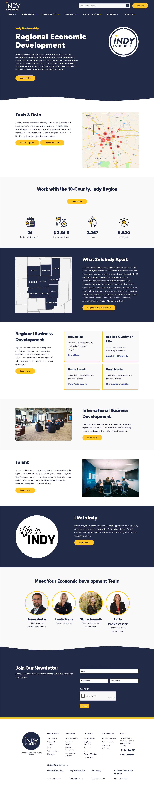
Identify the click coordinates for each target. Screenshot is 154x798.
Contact (87, 751)
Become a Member (109, 738)
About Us (129, 14)
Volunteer (105, 748)
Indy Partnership (49, 14)
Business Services (91, 14)
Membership (28, 14)
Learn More (77, 201)
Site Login (51, 754)
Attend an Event (108, 742)
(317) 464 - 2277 (76, 779)
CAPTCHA (84, 689)
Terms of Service (90, 754)
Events (11, 14)
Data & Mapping (27, 143)
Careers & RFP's (89, 738)
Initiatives (111, 14)
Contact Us (25, 78)
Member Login (52, 751)
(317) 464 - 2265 (98, 779)
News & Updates (71, 738)
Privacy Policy (89, 757)
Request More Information (99, 307)
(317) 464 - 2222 (53, 779)
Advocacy (69, 14)
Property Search (52, 143)
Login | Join (140, 6)
